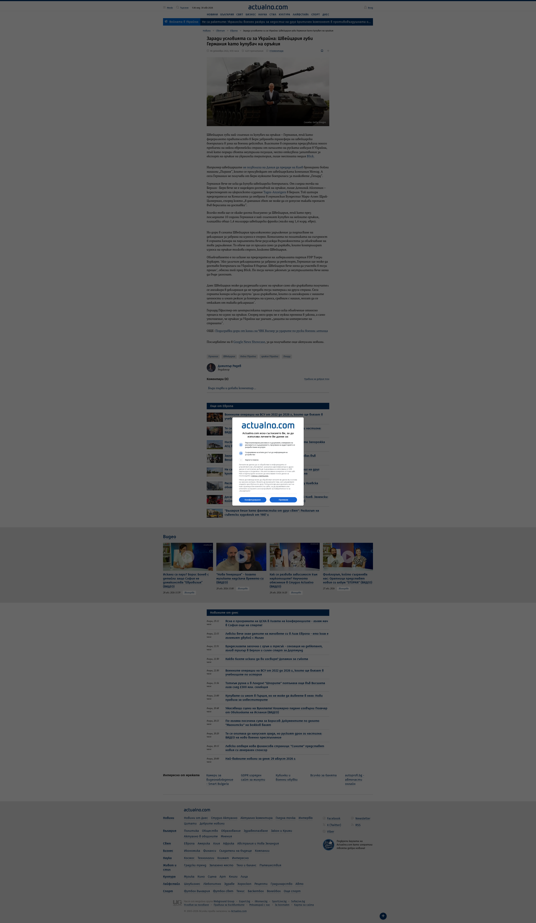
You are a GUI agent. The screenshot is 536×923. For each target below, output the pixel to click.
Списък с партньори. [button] (260, 476)
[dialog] (268, 461)
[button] (268, 460)
